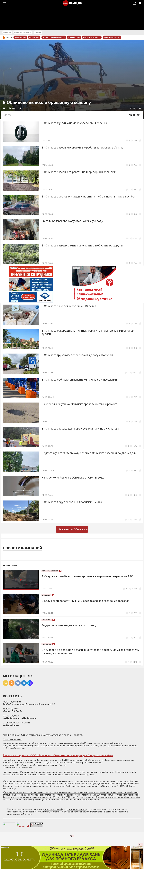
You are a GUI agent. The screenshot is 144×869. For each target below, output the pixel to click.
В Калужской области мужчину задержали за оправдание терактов (85, 601)
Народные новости (22, 32)
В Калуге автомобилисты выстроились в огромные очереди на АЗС (87, 576)
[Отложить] (20, 108)
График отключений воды (53, 37)
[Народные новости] (134, 3)
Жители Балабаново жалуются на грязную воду (72, 221)
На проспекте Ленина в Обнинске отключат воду (72, 477)
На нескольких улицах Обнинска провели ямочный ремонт (79, 404)
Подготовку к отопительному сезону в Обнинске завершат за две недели (88, 453)
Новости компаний (22, 548)
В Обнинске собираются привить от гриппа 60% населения (79, 379)
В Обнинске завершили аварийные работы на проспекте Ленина (82, 147)
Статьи (38, 32)
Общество (46, 620)
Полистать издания (12, 739)
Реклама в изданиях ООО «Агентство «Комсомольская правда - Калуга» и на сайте (58, 755)
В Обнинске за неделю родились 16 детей (68, 306)
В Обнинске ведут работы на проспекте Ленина (72, 502)
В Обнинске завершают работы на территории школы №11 (78, 172)
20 (127, 588)
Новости (7, 32)
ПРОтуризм (34, 37)
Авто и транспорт (50, 571)
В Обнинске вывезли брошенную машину (47, 102)
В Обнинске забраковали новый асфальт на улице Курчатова (80, 428)
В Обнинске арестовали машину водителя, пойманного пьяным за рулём (88, 196)
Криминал (46, 595)
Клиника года (74, 37)
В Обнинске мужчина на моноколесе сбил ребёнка (74, 123)
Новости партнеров (76, 809)
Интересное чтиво (112, 37)
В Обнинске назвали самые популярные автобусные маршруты (82, 245)
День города (20, 37)
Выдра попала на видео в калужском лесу (68, 625)
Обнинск (134, 115)
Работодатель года (92, 37)
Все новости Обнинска (72, 529)
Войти (139, 3)
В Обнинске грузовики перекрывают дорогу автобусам (77, 355)
